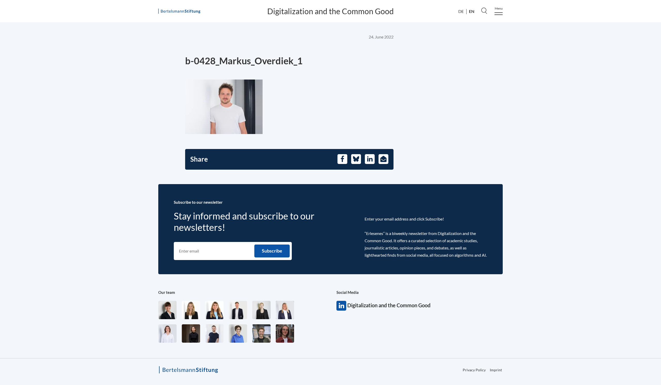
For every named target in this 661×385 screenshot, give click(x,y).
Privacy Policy (632, 176)
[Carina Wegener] (261, 310)
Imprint (496, 370)
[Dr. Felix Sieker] (238, 310)
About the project (640, 47)
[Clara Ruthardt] (191, 333)
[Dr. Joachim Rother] (214, 333)
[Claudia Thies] (285, 310)
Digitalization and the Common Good (330, 11)
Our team (166, 292)
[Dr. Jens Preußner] (261, 333)
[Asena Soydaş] (214, 310)
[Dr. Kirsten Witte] (238, 333)
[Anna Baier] (285, 333)
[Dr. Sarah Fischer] (167, 310)
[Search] (484, 10)
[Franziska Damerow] (167, 333)
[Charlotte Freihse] (191, 310)
